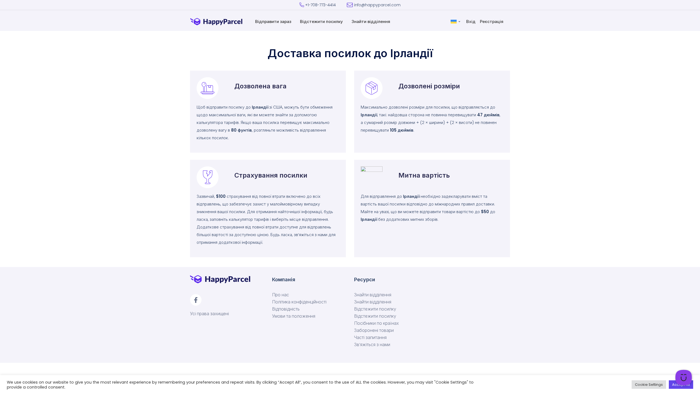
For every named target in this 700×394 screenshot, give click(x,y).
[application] (684, 378)
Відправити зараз (273, 21)
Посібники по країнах (376, 323)
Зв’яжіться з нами (372, 344)
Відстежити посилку (322, 21)
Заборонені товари (374, 330)
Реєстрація (492, 21)
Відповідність (286, 309)
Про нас (280, 295)
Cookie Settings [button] (649, 384)
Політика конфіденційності (299, 302)
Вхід (471, 21)
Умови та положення (293, 316)
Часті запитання (370, 337)
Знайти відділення (371, 21)
